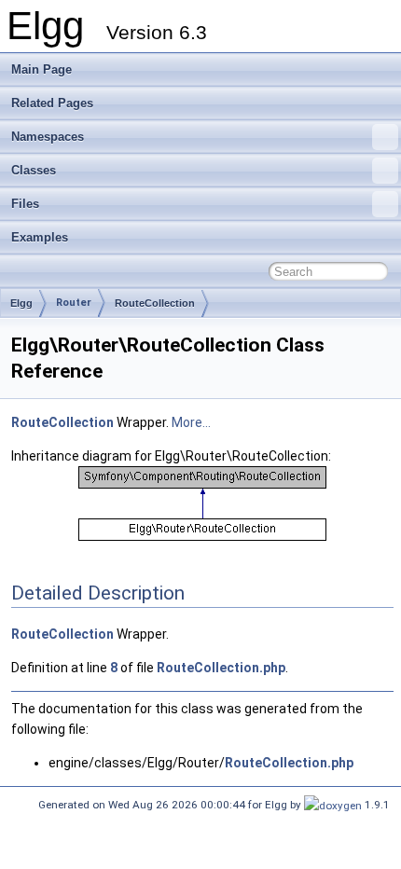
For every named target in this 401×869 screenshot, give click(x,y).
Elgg (21, 303)
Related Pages (52, 103)
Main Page (41, 69)
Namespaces (47, 137)
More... (191, 422)
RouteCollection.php (221, 667)
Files (25, 204)
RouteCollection (155, 303)
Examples (39, 237)
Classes (33, 170)
